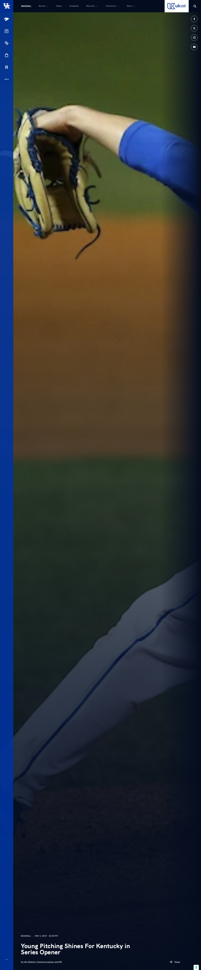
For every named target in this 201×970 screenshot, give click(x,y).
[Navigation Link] (7, 19)
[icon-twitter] (194, 28)
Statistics (111, 6)
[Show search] (195, 6)
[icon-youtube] (194, 47)
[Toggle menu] (6, 960)
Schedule (74, 6)
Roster (42, 6)
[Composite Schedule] (6, 31)
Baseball (26, 6)
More (129, 6)
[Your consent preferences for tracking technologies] (196, 967)
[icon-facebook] (194, 19)
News (59, 6)
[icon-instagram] (194, 37)
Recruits (90, 6)
